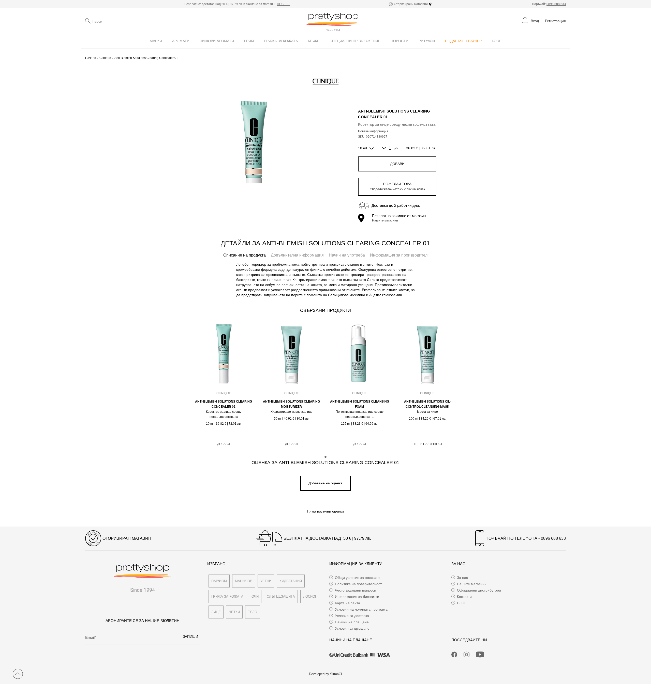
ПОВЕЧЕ (283, 4)
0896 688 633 (556, 4)
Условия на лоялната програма (361, 609)
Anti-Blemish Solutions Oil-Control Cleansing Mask (427, 404)
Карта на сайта (347, 603)
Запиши (190, 636)
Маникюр (243, 581)
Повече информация (373, 131)
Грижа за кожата (227, 596)
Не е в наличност (427, 444)
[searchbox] (117, 21)
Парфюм (219, 581)
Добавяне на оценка (325, 483)
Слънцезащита (281, 596)
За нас (462, 578)
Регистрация (555, 21)
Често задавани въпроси (355, 590)
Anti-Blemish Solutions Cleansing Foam (359, 404)
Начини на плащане (352, 622)
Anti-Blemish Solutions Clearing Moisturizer (291, 404)
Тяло (252, 612)
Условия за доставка (352, 616)
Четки (234, 612)
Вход (535, 21)
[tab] (244, 255)
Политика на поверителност (358, 584)
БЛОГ (461, 603)
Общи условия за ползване (357, 578)
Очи (255, 596)
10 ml (362, 148)
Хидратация (290, 581)
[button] (325, 457)
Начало (90, 57)
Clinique (105, 57)
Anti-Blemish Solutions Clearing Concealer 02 (223, 404)
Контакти (464, 597)
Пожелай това (397, 186)
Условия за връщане (352, 628)
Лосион (310, 596)
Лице (216, 612)
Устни (265, 581)
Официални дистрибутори (479, 590)
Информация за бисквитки (357, 597)
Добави (397, 164)
